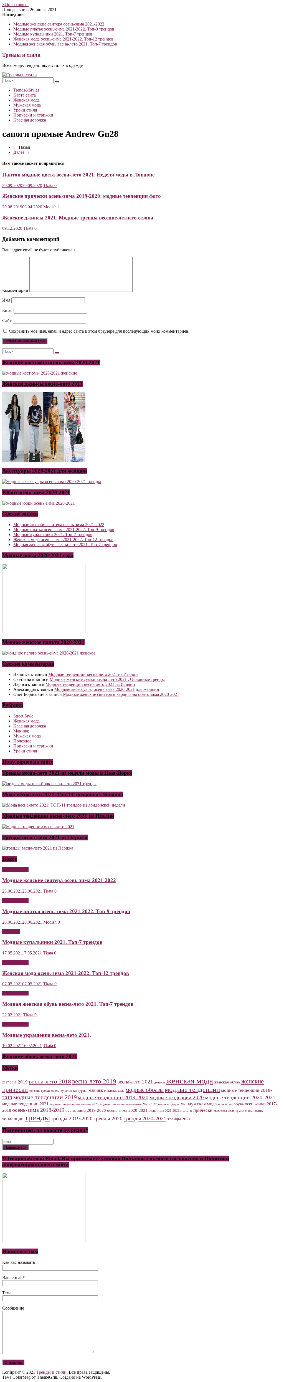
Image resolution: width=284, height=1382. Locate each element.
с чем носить (254, 1111)
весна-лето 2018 (50, 1081)
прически (202, 1110)
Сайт (7, 320)
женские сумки (39, 1091)
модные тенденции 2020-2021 (240, 1097)
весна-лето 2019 (94, 1081)
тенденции (13, 1118)
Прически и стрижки (33, 115)
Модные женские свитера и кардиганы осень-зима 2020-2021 (121, 694)
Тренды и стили (21, 55)
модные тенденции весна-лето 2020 (74, 1104)
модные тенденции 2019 (45, 1097)
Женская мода (26, 100)
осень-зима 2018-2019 (38, 1110)
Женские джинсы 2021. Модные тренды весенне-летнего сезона (77, 218)
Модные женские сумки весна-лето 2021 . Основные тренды (107, 679)
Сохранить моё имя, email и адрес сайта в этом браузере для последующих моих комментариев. (99, 331)
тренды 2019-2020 (72, 1118)
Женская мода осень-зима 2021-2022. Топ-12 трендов (63, 39)
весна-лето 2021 (135, 1082)
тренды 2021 (179, 1119)
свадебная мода (224, 1110)
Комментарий (15, 290)
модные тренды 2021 (172, 1104)
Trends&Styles (26, 90)
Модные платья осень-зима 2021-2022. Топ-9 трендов (63, 29)
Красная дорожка (29, 120)
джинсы (159, 1082)
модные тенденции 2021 (25, 1103)
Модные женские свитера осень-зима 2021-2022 (58, 24)
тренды (37, 1117)
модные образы (145, 1090)
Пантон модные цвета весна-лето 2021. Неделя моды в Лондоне (78, 175)
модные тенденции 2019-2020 (113, 1097)
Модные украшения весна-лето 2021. (46, 1035)
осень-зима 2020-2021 (127, 1110)
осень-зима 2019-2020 (85, 1110)
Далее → (21, 152)
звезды (55, 1090)
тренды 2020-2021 (145, 1118)
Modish (50, 206)
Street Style (23, 716)
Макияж (21, 731)
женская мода (189, 1080)
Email (7, 310)
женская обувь (227, 1082)
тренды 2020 (108, 1118)
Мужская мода (27, 105)
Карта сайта (24, 95)
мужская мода (202, 1103)
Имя (6, 300)
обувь (239, 1104)
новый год (225, 1104)
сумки (239, 1111)
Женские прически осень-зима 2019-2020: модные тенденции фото (81, 196)
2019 (23, 1082)
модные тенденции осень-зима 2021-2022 (128, 1104)
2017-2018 (9, 1082)
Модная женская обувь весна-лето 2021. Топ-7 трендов (65, 44)
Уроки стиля (25, 110)
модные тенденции (192, 1089)
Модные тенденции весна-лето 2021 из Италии (93, 674)
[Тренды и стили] (19, 74)
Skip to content (15, 4)
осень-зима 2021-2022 (164, 1111)
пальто (186, 1110)
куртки (82, 1091)
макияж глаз (114, 1090)
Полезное (22, 741)
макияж (95, 1090)
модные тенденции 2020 (176, 1097)
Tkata (48, 185)
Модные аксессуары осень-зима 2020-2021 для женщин (106, 689)
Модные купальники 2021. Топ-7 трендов (52, 34)
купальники (68, 1091)
